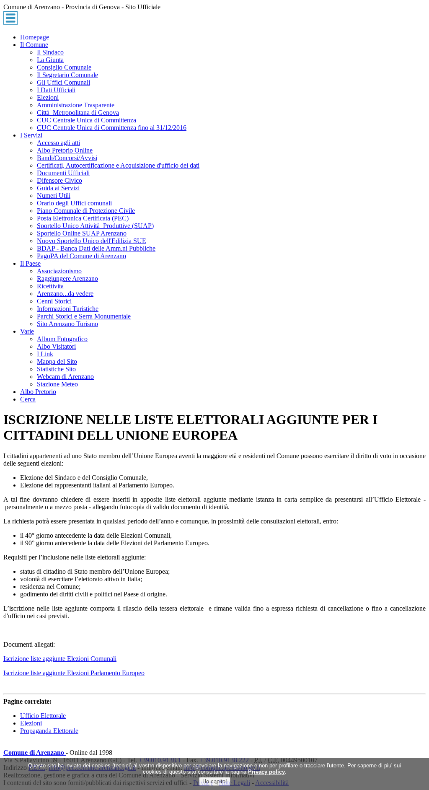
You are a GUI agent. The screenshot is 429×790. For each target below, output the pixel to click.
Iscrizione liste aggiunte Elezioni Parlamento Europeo (74, 672)
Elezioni (31, 723)
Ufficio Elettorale (43, 715)
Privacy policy (266, 772)
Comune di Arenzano (34, 752)
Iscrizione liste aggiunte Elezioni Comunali (59, 658)
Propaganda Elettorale (49, 730)
